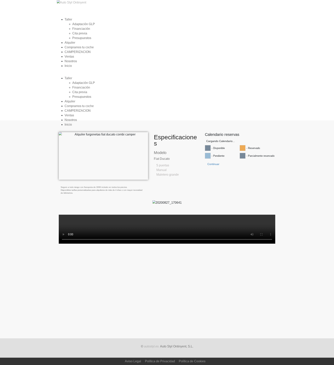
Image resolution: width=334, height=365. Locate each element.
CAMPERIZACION (78, 52)
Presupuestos (81, 38)
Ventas (69, 56)
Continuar (213, 164)
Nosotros (71, 61)
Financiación (81, 28)
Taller (68, 19)
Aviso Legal (133, 361)
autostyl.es (151, 346)
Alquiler (70, 42)
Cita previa (79, 33)
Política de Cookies (192, 361)
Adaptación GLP (83, 24)
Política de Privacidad (160, 361)
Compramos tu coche (79, 47)
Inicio (68, 65)
